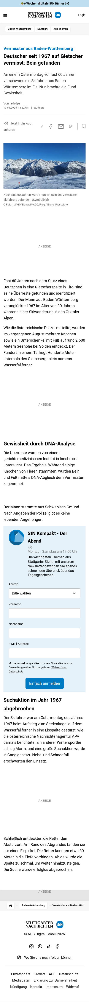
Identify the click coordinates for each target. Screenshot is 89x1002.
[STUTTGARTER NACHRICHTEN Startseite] (44, 15)
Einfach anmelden (44, 683)
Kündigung (18, 987)
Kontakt (36, 987)
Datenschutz (68, 974)
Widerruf (72, 987)
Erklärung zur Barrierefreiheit (55, 980)
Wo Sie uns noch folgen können (48, 957)
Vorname (15, 604)
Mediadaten (21, 980)
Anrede (13, 584)
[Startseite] (10, 905)
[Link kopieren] (42, 126)
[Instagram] (31, 946)
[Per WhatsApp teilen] (70, 126)
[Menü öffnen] (5, 15)
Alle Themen (61, 28)
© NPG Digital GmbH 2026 (44, 934)
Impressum (54, 987)
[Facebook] (57, 946)
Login (82, 15)
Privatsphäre (20, 974)
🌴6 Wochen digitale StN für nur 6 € (44, 3)
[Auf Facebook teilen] (50, 126)
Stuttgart (42, 28)
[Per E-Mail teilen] (61, 126)
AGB (52, 974)
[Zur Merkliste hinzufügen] (82, 126)
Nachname (16, 624)
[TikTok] (48, 946)
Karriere (39, 974)
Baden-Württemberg (19, 28)
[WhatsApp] (40, 946)
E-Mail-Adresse (19, 644)
